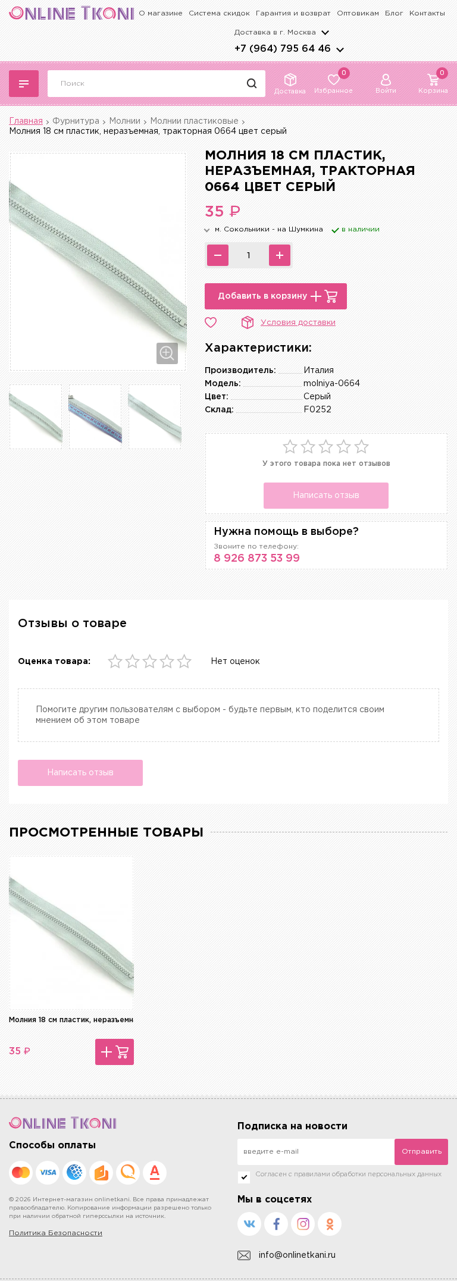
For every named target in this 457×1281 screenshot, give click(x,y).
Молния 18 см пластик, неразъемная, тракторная (99, 1020)
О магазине (161, 13)
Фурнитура (75, 121)
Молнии (124, 121)
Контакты (427, 13)
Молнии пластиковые (194, 121)
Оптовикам (358, 13)
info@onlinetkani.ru (297, 1255)
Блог (394, 13)
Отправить (422, 1151)
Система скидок (219, 13)
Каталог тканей (24, 83)
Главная (26, 121)
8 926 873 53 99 (257, 558)
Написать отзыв (326, 495)
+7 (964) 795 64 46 (282, 49)
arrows (340, 49)
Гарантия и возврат (293, 13)
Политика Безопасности (55, 1233)
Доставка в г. (275, 32)
